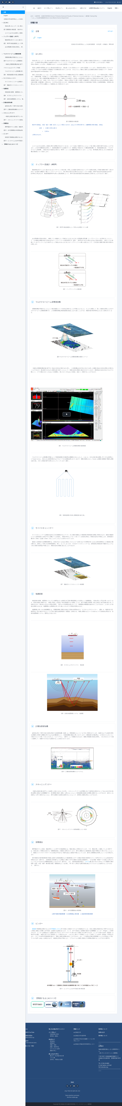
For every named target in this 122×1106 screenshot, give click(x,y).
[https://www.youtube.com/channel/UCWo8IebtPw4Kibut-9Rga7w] (9, 2)
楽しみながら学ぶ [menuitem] (71, 8)
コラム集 (52, 1057)
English (6, 15)
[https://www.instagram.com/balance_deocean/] (13, 2)
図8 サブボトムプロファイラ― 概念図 (14, 95)
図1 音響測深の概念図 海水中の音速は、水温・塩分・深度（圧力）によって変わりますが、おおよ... (14, 29)
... (4, 50)
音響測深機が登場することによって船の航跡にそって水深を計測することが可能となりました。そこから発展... (14, 57)
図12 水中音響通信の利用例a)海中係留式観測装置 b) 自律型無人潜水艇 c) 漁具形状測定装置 (14, 130)
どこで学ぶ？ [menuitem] (48, 8)
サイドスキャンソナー (9, 78)
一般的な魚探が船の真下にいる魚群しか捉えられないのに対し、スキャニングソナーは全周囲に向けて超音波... (14, 116)
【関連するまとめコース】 (10, 144)
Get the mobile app (72, 1097)
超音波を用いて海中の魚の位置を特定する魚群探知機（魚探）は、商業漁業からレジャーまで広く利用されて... (14, 106)
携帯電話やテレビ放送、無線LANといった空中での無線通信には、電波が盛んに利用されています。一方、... (14, 127)
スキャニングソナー (9, 113)
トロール (87, 861)
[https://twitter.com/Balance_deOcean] (2, 2)
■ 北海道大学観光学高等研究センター (84, 1044)
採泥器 (34, 929)
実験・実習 (53, 1045)
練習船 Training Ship (91, 16)
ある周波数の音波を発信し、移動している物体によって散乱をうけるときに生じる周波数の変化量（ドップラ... (14, 47)
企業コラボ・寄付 (29, 1046)
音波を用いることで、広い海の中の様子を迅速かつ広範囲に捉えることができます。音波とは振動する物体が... (14, 26)
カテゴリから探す (55, 1048)
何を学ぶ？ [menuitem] (59, 8)
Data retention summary (72, 1095)
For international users (30, 1042)
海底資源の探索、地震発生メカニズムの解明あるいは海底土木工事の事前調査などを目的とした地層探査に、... (14, 92)
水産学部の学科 (54, 1034)
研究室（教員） (54, 1036)
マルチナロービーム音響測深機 (12, 54)
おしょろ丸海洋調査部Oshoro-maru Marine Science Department (50, 18)
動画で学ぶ (53, 1050)
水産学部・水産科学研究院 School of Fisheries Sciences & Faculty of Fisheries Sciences (59, 16)
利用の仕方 (102, 1032)
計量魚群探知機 (7, 102)
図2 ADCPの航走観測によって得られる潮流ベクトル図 (14, 43)
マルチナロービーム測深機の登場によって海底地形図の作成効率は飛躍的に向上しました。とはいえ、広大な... (14, 71)
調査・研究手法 (54, 1047)
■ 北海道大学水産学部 (80, 1035)
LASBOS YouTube (29, 1032)
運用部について (103, 1029)
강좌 (31, 16)
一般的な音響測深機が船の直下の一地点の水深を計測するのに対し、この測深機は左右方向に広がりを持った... (14, 64)
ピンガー (5, 133)
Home (26, 1029)
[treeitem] (13, 15)
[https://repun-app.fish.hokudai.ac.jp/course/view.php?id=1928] (78, 1004)
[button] (98, 2)
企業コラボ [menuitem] (83, 8)
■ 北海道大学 (77, 1032)
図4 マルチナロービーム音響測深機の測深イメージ (14, 60)
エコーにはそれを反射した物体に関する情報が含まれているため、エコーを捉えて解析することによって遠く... (14, 33)
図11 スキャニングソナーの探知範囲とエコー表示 (14, 120)
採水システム (56, 929)
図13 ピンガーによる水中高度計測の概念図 (14, 140)
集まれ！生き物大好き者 (57, 1055)
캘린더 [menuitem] (39, 8)
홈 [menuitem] (34, 8)
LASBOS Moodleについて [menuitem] (96, 8)
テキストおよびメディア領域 (12, 67)
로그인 (119, 2)
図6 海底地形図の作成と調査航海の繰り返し (14, 74)
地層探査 (5, 88)
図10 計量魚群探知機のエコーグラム (14, 109)
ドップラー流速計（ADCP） (11, 36)
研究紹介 (52, 1041)
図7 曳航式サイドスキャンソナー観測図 (14, 85)
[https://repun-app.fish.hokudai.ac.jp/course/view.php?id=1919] (65, 1004)
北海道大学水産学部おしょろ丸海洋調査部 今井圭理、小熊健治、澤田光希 (14, 19)
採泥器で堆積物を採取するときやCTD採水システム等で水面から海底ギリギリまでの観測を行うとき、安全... (14, 137)
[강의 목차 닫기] (3, 7)
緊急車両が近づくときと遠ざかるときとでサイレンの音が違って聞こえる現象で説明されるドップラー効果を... (14, 40)
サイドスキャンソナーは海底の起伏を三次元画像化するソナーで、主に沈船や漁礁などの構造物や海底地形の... (14, 81)
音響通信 (5, 123)
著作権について (103, 1035)
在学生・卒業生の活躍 (56, 1059)
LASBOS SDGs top (29, 1037)
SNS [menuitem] (116, 8)
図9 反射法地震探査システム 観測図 (14, 99)
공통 (4, 12)
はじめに (5, 22)
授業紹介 (52, 1043)
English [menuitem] (110, 8)
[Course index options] (23, 7)
